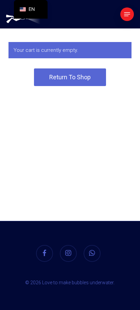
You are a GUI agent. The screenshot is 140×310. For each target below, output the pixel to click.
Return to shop (70, 77)
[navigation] (31, 9)
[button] (127, 14)
